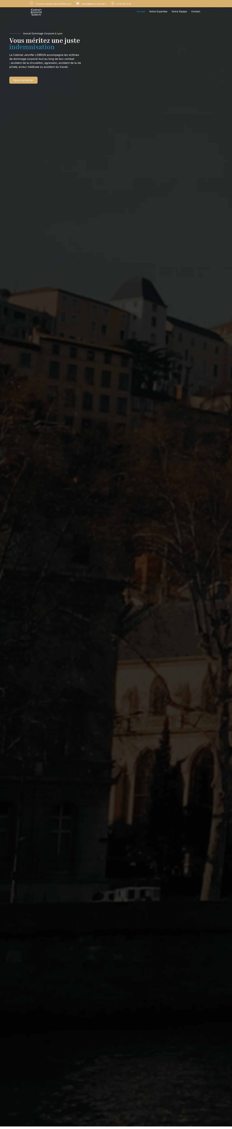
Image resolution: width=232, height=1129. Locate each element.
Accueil (141, 11)
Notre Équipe (179, 11)
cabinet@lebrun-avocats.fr (94, 4)
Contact (195, 11)
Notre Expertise (158, 11)
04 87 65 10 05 (124, 4)
